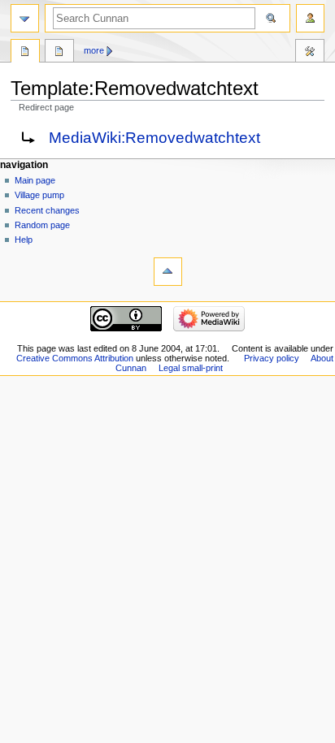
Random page (42, 225)
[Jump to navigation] (25, 18)
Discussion (59, 53)
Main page (35, 180)
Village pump (39, 195)
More (94, 50)
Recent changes (47, 210)
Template (25, 53)
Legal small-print (191, 368)
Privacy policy (271, 358)
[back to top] (168, 271)
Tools (310, 53)
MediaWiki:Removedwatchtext (154, 137)
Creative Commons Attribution (74, 358)
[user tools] (310, 18)
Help (24, 239)
